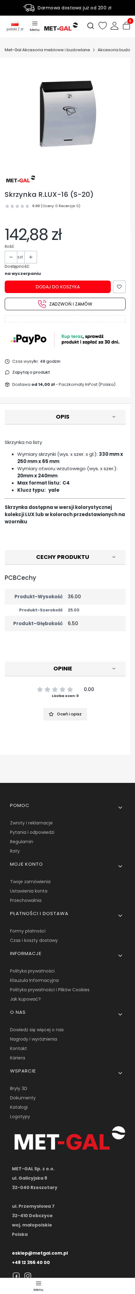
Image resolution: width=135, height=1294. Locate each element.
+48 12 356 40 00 (31, 1262)
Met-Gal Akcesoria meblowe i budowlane (47, 50)
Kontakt (18, 1048)
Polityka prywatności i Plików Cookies (49, 990)
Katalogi (19, 1107)
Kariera (17, 1058)
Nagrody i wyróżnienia (33, 1039)
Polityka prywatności (32, 971)
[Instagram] (28, 1276)
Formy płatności (28, 931)
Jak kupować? (25, 999)
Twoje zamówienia (30, 881)
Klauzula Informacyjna (34, 980)
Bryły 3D (18, 1088)
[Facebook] (16, 1276)
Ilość (9, 246)
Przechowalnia (25, 900)
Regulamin (21, 842)
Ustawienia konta (28, 891)
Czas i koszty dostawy (34, 940)
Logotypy (20, 1116)
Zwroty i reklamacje (31, 823)
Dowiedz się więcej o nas (37, 1030)
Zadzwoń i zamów (70, 304)
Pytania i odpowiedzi (32, 832)
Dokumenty (23, 1098)
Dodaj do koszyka (58, 287)
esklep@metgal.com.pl (40, 1253)
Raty (15, 851)
